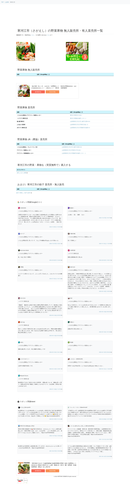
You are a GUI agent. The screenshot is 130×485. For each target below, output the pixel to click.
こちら (32, 35)
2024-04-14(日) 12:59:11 (55, 369)
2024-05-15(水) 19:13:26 (105, 332)
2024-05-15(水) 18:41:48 (55, 352)
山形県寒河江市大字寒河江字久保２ (71, 150)
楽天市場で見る (38, 92)
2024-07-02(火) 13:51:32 (55, 278)
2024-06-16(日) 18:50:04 (105, 291)
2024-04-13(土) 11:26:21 (105, 369)
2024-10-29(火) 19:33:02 (55, 227)
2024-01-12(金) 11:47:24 (55, 389)
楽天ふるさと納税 (21, 173)
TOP (2, 2)
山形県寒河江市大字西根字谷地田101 (80, 127)
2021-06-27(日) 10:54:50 (55, 451)
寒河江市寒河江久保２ (76, 115)
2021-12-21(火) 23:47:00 (105, 439)
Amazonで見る (52, 92)
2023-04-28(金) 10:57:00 (105, 419)
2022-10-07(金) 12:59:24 (55, 435)
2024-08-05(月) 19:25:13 (105, 260)
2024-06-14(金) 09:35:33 (105, 311)
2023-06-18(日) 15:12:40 (55, 419)
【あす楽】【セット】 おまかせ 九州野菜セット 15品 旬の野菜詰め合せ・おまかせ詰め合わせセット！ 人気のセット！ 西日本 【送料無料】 (53, 87)
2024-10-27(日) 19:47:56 (105, 217)
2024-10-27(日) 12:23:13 (55, 243)
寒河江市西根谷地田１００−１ (78, 118)
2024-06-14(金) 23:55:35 (55, 315)
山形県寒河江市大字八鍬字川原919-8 (80, 121)
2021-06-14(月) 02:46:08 (105, 456)
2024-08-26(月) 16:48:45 (55, 260)
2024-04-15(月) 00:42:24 (105, 352)
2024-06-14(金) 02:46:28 (55, 335)
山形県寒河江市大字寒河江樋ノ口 (79, 124)
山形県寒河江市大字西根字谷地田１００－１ (74, 153)
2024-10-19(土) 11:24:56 (105, 243)
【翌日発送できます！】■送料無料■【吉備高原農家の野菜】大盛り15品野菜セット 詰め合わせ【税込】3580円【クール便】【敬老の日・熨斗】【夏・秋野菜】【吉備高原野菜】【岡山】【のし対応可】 (54, 465)
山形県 (7, 2)
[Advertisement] (65, 16)
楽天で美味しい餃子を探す (23, 193)
